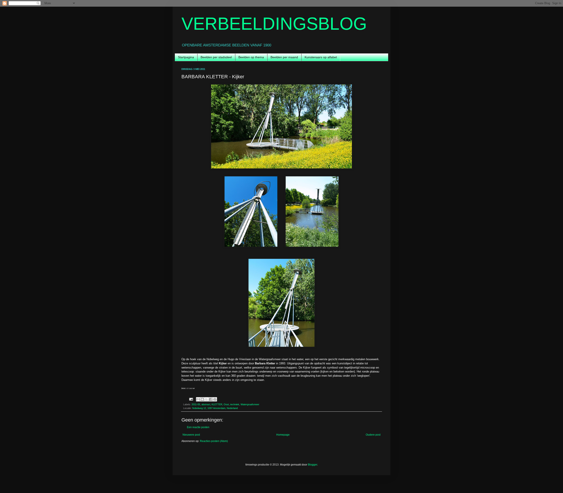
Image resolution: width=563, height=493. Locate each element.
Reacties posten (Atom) (214, 441)
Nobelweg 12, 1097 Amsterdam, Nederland (215, 408)
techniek (234, 404)
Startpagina (186, 57)
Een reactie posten (198, 427)
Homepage (283, 434)
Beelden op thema (251, 57)
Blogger (312, 464)
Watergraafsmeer (250, 404)
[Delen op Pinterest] (215, 399)
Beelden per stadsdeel (216, 57)
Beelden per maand (284, 57)
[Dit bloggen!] (202, 399)
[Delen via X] (206, 399)
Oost (226, 404)
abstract (205, 404)
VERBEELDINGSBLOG (274, 23)
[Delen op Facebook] (210, 399)
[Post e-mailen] (191, 399)
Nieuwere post (191, 434)
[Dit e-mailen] (198, 399)
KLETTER (217, 404)
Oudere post (373, 434)
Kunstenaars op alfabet (321, 57)
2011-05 (196, 404)
